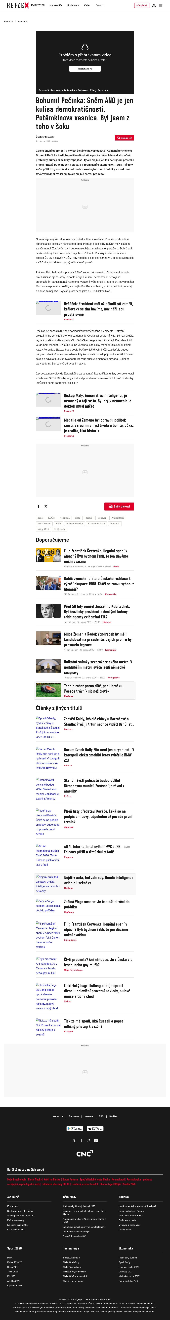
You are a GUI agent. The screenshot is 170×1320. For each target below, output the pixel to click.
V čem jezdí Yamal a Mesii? (20, 1215)
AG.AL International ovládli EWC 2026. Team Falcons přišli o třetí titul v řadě (97, 849)
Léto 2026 (69, 1197)
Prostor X (22, 21)
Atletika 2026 (13, 1281)
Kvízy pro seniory (15, 1220)
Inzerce (89, 1116)
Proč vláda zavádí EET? (130, 1215)
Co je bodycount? (15, 1229)
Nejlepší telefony (71, 1262)
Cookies (152, 1307)
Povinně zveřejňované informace (139, 1311)
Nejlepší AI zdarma (72, 1267)
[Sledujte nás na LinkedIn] (96, 1140)
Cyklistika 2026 (14, 1285)
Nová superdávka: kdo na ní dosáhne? (137, 1206)
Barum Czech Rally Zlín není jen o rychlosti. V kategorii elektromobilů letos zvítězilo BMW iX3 (99, 755)
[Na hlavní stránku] (18, 5)
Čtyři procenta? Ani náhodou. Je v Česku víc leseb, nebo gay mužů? (98, 962)
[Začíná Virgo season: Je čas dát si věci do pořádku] (48, 906)
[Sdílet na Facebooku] (38, 506)
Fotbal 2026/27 (14, 1262)
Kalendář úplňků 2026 (17, 1225)
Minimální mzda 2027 (129, 1276)
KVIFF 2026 (37, 5)
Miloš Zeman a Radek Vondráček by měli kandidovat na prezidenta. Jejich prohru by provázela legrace (98, 639)
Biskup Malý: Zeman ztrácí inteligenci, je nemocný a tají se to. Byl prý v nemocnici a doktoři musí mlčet (97, 401)
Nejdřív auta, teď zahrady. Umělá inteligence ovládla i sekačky (98, 880)
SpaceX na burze (71, 1257)
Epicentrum (12, 1206)
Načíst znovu (85, 68)
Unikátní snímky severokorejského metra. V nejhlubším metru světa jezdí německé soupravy (98, 667)
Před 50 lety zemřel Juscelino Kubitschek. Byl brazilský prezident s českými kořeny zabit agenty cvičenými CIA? (97, 611)
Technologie (71, 1248)
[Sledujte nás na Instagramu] (88, 1140)
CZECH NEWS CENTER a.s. (97, 1299)
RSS (101, 1116)
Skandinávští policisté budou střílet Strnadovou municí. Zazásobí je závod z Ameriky (94, 786)
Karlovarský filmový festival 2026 (79, 1206)
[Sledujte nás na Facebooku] (81, 1140)
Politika (124, 1197)
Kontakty (58, 1116)
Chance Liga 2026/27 (110, 1184)
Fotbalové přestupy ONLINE (56, 1184)
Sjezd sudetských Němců (131, 1211)
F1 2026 (11, 1276)
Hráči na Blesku (52, 1179)
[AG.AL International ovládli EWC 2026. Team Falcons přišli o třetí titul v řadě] (48, 855)
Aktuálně (13, 1197)
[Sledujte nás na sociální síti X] (74, 1140)
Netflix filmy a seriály (73, 1281)
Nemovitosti (118, 1179)
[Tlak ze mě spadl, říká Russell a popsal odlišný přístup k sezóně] (48, 1027)
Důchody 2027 (126, 1271)
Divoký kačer (125, 1229)
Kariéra (113, 1116)
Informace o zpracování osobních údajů (128, 1307)
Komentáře (56, 5)
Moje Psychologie (16, 1179)
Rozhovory (73, 5)
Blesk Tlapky (35, 1179)
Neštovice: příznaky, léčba (20, 1211)
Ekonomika (126, 1248)
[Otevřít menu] (160, 5)
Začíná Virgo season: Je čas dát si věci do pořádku (96, 904)
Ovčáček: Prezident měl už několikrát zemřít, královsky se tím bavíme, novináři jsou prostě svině (98, 309)
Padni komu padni (127, 1220)
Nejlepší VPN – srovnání (75, 1276)
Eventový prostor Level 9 (85, 1184)
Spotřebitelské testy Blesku (95, 1179)
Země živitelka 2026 (128, 1281)
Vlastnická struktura (46, 1311)
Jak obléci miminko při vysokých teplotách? (84, 1227)
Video (87, 5)
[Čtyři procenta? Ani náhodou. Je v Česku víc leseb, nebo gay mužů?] (48, 966)
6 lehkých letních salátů (74, 1236)
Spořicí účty (124, 1262)
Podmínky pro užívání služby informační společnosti (81, 1307)
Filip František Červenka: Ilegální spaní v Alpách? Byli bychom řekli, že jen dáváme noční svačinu (96, 556)
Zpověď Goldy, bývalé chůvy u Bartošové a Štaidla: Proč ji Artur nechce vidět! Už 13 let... (99, 721)
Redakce (74, 1116)
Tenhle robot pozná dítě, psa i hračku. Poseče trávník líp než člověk (93, 688)
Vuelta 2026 (129, 1184)
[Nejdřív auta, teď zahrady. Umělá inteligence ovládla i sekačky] (48, 884)
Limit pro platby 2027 (129, 1267)
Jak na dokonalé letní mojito (76, 1231)
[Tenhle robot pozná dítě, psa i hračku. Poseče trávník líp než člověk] (48, 690)
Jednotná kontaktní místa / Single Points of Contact (82, 1311)
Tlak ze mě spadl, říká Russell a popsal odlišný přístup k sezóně (94, 1024)
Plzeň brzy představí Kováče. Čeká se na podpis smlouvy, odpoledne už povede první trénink (98, 816)
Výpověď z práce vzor (129, 1225)
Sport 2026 (14, 1248)
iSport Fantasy (70, 1179)
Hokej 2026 (12, 1267)
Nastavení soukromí (25, 1311)
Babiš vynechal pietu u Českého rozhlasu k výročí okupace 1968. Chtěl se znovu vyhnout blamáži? (99, 584)
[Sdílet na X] (45, 506)
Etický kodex (115, 1311)
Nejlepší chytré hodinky (74, 1271)
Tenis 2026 (12, 1271)
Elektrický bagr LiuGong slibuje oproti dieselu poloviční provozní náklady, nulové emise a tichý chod (97, 991)
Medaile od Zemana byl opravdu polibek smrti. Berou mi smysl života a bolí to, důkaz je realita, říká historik (98, 425)
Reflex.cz (8, 21)
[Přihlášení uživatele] (154, 5)
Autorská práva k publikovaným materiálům (33, 1307)
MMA (9, 1257)
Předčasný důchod (128, 1257)
